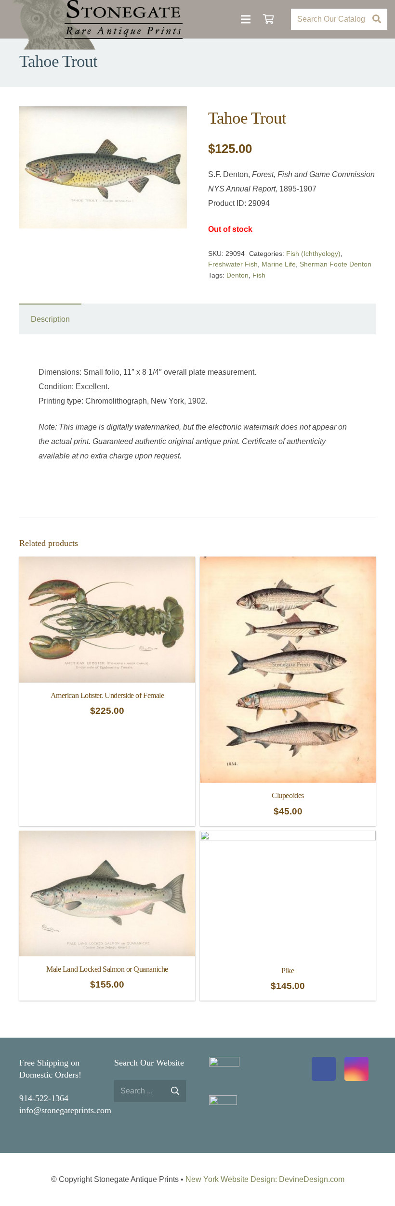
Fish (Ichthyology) (313, 253)
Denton (237, 275)
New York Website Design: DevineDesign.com (264, 1179)
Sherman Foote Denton (335, 264)
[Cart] (268, 19)
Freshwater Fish (233, 264)
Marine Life (279, 264)
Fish (258, 275)
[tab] (50, 319)
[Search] (376, 19)
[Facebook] (324, 1069)
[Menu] (246, 19)
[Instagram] (356, 1069)
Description (50, 319)
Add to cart (107, 814)
